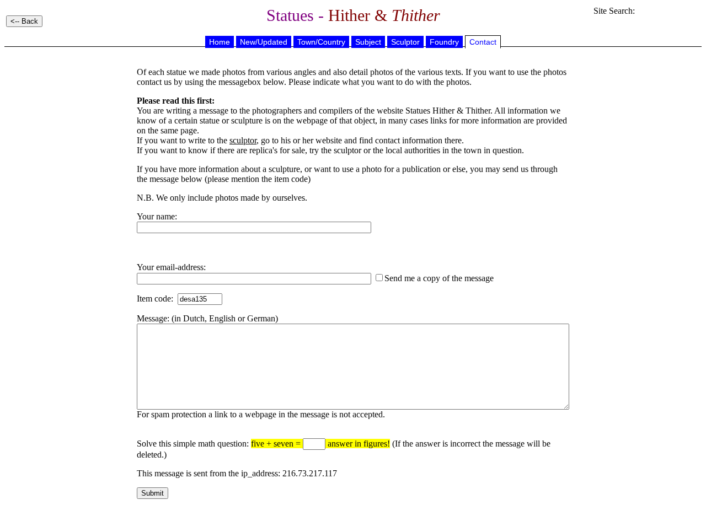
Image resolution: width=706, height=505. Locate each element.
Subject (368, 41)
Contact (482, 41)
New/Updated (263, 41)
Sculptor (405, 41)
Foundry (444, 41)
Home (219, 41)
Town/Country (321, 41)
